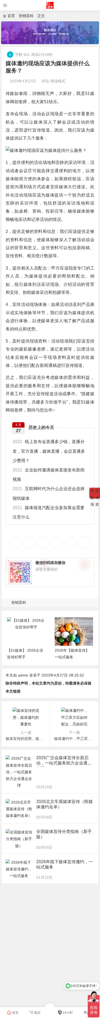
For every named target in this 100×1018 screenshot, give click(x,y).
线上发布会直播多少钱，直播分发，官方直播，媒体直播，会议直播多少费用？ (49, 451)
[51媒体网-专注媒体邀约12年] (50, 7)
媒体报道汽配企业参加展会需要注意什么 (49, 512)
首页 (11, 16)
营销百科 (26, 16)
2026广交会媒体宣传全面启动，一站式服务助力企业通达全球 (64, 763)
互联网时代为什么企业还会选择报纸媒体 (49, 493)
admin (23, 675)
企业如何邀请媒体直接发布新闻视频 (49, 475)
